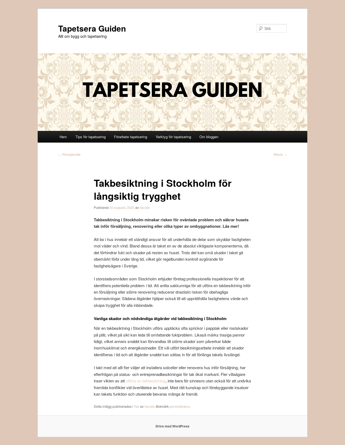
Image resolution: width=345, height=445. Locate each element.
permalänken (180, 406)
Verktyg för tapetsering (173, 136)
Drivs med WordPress (172, 426)
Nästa (280, 154)
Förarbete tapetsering (130, 136)
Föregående (69, 154)
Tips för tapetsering (90, 136)
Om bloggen (208, 136)
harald (144, 207)
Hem (63, 136)
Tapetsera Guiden (92, 28)
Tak (136, 406)
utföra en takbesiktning (145, 380)
